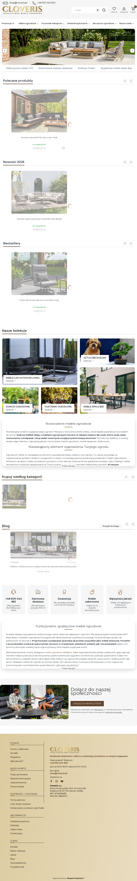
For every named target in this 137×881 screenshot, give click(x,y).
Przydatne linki (17, 867)
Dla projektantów (18, 863)
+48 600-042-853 (59, 763)
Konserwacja (16, 833)
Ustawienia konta (18, 782)
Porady (14, 562)
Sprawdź (10, 381)
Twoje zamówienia (19, 774)
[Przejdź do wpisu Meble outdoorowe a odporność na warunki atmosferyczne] (43, 545)
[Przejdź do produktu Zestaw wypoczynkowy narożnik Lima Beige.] (39, 192)
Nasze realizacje (17, 851)
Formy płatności (17, 800)
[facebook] (51, 781)
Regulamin (99, 710)
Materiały (14, 825)
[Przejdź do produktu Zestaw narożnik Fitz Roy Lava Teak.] (39, 111)
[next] (132, 51)
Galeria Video (16, 829)
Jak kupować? (16, 761)
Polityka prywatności (20, 821)
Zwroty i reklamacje (19, 749)
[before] (5, 51)
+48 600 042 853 (46, 2)
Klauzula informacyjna (20, 778)
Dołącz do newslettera (87, 703)
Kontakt (14, 753)
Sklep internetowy (67, 878)
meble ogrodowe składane (58, 652)
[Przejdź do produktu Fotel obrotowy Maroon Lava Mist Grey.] (39, 273)
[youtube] (62, 781)
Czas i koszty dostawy (20, 804)
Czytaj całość (43, 571)
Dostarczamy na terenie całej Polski (27, 808)
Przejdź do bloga (111, 526)
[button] (104, 10)
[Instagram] (56, 781)
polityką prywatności (114, 712)
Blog (12, 859)
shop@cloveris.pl (18, 2)
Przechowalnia (17, 786)
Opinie (13, 855)
